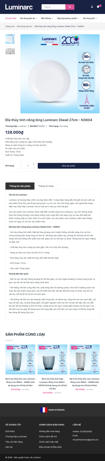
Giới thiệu (10, 431)
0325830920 (86, 431)
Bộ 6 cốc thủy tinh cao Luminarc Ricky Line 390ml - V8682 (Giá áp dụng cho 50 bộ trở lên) (20, 382)
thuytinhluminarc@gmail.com (85, 439)
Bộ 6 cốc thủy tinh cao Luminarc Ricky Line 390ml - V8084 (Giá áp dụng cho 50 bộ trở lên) (85, 382)
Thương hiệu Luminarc (16, 436)
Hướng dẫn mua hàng (49, 431)
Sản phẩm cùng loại (25, 334)
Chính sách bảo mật (48, 441)
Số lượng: (9, 165)
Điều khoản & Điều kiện (50, 447)
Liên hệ (8, 447)
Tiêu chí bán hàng (14, 441)
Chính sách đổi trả (48, 436)
